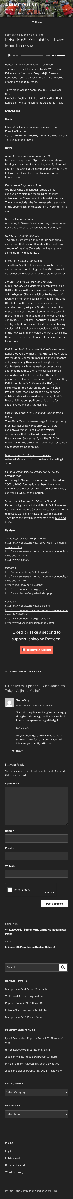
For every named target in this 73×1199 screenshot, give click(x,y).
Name (9, 831)
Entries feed (12, 1158)
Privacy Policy (12, 1190)
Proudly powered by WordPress (40, 1190)
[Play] (9, 55)
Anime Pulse (21, 5)
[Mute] (54, 55)
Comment (12, 783)
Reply (19, 750)
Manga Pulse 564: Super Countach (26, 989)
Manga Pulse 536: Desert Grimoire (37, 1056)
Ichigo (39, 35)
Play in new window (27, 64)
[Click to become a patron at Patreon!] (36, 654)
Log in (8, 1151)
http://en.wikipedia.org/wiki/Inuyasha (27, 572)
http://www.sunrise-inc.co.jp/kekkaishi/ (28, 618)
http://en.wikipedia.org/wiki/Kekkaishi (27, 605)
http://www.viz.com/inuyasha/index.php (28, 593)
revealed (60, 518)
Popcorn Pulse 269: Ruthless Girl (24, 1003)
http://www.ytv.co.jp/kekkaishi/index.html (29, 622)
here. (16, 341)
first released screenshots (49, 202)
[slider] (61, 55)
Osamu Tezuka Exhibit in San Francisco (28, 455)
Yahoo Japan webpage (32, 421)
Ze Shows (35, 671)
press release (54, 160)
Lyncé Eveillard (14, 1038)
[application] (36, 55)
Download (47, 64)
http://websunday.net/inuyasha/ (24, 584)
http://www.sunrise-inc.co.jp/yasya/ (26, 589)
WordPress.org (14, 1172)
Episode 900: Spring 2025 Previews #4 (39, 1070)
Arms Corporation (21, 239)
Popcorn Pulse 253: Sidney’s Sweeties (36, 1063)
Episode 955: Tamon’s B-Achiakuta (26, 1010)
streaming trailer (37, 442)
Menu (38, 22)
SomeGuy (22, 700)
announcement (14, 269)
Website (10, 866)
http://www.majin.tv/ (17, 559)
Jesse (8, 1056)
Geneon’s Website (32, 223)
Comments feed (15, 1165)
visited (22, 509)
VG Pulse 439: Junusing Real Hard (25, 996)
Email (9, 848)
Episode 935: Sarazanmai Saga (31, 1049)
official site (47, 400)
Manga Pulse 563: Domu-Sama (23, 1017)
